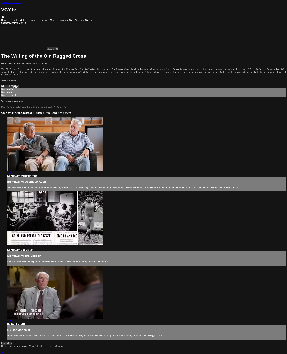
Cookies (25, 346)
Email (16, 86)
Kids (59, 20)
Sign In (22, 23)
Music (53, 20)
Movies (45, 20)
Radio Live (35, 20)
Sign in (89, 20)
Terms (9, 346)
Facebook (6, 86)
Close (50, 48)
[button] (3, 17)
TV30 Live (23, 20)
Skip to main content (11, 2)
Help (3, 346)
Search (14, 20)
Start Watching (77, 20)
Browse (5, 20)
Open (55, 48)
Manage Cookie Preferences (42, 346)
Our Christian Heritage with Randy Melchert (20, 63)
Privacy (17, 346)
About (65, 20)
